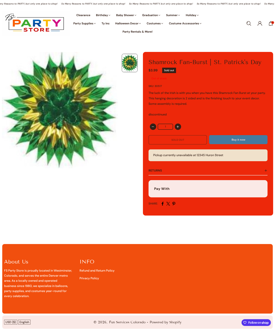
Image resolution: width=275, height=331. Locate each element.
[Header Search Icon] (249, 23)
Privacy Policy (89, 278)
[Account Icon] (260, 23)
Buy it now (238, 139)
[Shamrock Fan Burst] (60, 110)
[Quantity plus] (178, 127)
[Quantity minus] (153, 127)
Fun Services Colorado (127, 322)
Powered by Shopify (165, 322)
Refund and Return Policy (97, 271)
